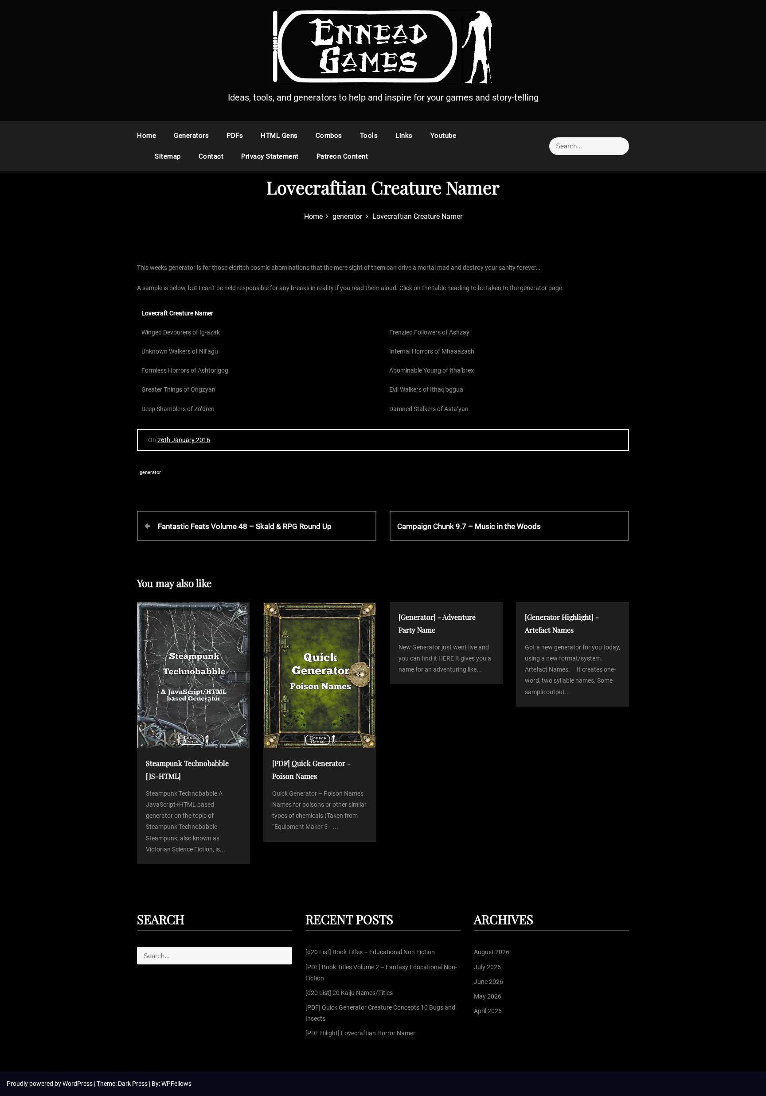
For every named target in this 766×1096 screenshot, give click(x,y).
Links (404, 136)
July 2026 (487, 967)
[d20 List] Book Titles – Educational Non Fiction (370, 952)
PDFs (235, 136)
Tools (369, 136)
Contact (211, 156)
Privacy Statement (270, 156)
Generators (191, 136)
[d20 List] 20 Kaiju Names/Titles (349, 992)
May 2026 (487, 996)
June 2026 (488, 981)
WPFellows (176, 1083)
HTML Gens (279, 136)
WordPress (78, 1083)
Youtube (443, 136)
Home (146, 136)
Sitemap (168, 156)
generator (150, 472)
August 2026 (491, 952)
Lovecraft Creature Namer (177, 313)
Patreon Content (342, 156)
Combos (329, 136)
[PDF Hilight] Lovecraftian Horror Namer (360, 1033)
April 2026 (488, 1010)
